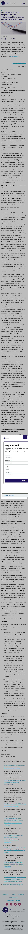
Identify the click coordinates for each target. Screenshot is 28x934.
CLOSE (25, 436)
